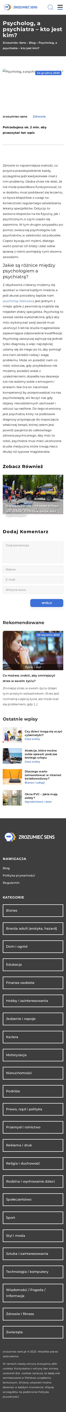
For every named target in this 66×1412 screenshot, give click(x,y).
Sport (10, 1218)
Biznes (11, 911)
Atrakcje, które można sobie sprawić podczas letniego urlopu (41, 754)
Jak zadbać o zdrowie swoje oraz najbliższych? (31, 513)
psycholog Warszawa (18, 301)
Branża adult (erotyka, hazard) (31, 929)
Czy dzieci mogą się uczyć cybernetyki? (43, 733)
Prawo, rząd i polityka (24, 1109)
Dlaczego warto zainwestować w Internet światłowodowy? (43, 775)
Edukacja (14, 965)
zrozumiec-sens (15, 116)
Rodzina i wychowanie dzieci (30, 1181)
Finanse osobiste (20, 983)
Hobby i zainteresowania (27, 1001)
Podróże (13, 1091)
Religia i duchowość (23, 1163)
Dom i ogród (16, 947)
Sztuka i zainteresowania (27, 1254)
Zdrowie (39, 116)
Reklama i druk (19, 1145)
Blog (6, 868)
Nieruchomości (19, 1073)
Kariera (12, 1037)
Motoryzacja (16, 1055)
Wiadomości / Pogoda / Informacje (25, 1293)
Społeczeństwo (18, 1199)
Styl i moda (15, 1236)
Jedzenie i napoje (21, 1019)
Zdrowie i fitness (20, 1314)
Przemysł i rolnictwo (23, 1127)
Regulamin (11, 883)
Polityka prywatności (19, 875)
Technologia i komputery (27, 1272)
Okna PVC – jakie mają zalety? (41, 796)
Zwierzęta (14, 1332)
